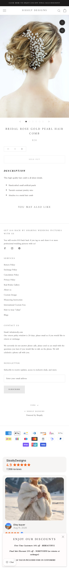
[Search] (59, 10)
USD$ (33, 405)
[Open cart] (64, 10)
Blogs (6, 315)
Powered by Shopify (34, 415)
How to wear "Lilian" (12, 310)
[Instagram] (12, 248)
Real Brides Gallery (12, 285)
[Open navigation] (4, 10)
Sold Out (34, 159)
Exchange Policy (10, 269)
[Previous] (20, 121)
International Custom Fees (15, 305)
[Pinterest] (19, 248)
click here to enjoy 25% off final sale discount (34, 3)
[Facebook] (5, 248)
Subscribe (14, 389)
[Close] (63, 537)
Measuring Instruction (13, 300)
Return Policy (9, 265)
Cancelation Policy (11, 275)
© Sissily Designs (34, 411)
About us (7, 290)
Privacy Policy (9, 279)
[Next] (48, 121)
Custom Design (10, 295)
